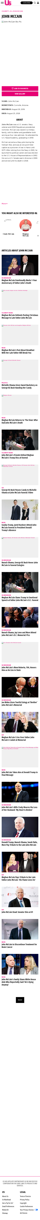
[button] (35, 2)
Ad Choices (23, 1213)
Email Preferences (8, 1206)
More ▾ (4, 204)
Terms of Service (25, 1196)
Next (20, 1000)
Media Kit (5, 1210)
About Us (5, 1196)
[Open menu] (2, 3)
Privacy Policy (24, 1200)
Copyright (23, 1203)
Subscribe (26, 3)
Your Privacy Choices (27, 1210)
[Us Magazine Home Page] (7, 2)
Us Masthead (6, 1200)
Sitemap (5, 1213)
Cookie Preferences (26, 1206)
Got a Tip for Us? (7, 1203)
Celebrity (5, 11)
